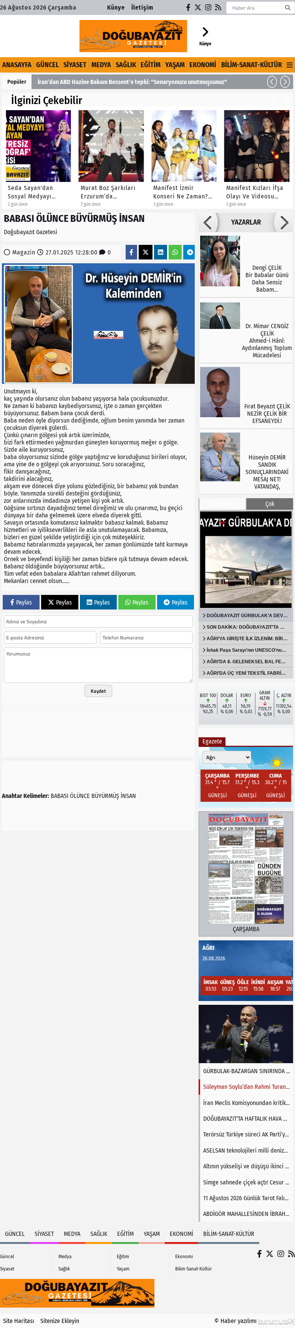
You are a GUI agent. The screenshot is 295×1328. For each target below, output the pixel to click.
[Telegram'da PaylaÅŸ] (190, 252)
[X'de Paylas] (146, 252)
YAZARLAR (246, 222)
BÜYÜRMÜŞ (105, 795)
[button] (272, 82)
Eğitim (151, 65)
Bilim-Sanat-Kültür (251, 65)
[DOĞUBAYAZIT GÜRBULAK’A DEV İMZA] (246, 559)
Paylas (24, 602)
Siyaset (74, 65)
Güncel (47, 65)
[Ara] (287, 7)
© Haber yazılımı (236, 1321)
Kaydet (98, 691)
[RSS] (219, 7)
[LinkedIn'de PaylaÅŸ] (160, 252)
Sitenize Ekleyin (59, 1321)
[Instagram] (209, 7)
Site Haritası (18, 1321)
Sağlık (126, 65)
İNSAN (128, 795)
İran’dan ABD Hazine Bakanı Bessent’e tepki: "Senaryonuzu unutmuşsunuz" (132, 82)
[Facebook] (188, 7)
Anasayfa (16, 65)
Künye (116, 7)
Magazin (23, 252)
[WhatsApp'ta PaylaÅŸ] (175, 252)
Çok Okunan (222, 503)
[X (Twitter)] (198, 7)
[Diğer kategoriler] (289, 65)
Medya (101, 65)
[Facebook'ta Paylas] (131, 252)
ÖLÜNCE (80, 795)
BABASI (59, 795)
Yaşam (175, 65)
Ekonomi (202, 65)
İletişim (142, 7)
